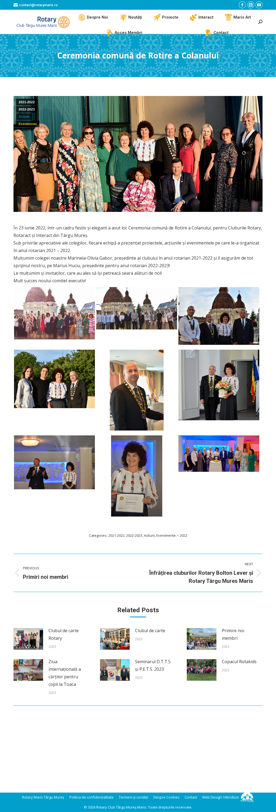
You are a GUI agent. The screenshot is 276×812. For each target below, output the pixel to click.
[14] (218, 385)
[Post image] (28, 639)
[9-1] (137, 390)
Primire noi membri (233, 634)
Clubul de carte (150, 631)
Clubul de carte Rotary (64, 634)
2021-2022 (27, 102)
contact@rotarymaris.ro (38, 5)
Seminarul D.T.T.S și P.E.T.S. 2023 (153, 665)
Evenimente (28, 124)
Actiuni (24, 117)
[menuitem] (93, 17)
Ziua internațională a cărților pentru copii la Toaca (65, 673)
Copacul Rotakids (239, 662)
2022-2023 (27, 109)
